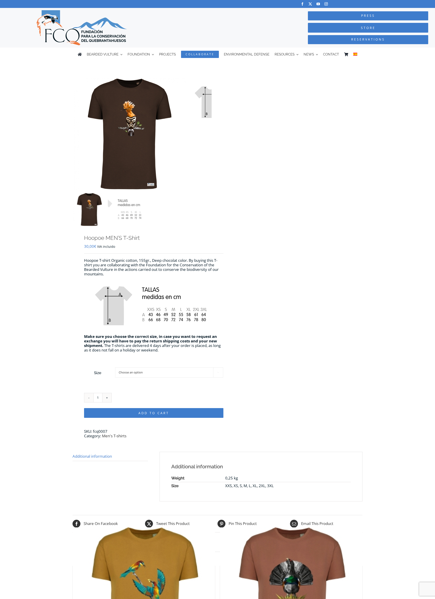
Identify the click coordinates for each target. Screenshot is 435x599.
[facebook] (302, 4)
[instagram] (326, 4)
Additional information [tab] (92, 456)
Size (97, 372)
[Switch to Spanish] (355, 54)
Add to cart (153, 413)
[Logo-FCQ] (81, 12)
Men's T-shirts (114, 435)
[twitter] (310, 4)
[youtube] (318, 4)
